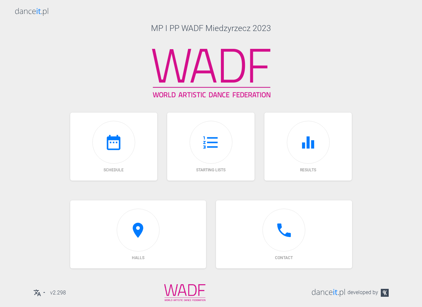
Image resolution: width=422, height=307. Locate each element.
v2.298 (58, 293)
